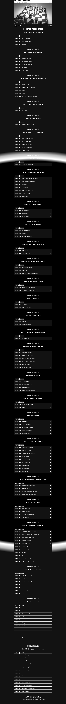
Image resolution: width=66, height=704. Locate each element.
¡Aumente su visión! (22, 613)
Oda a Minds (21, 110)
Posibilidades (21, 184)
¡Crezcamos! (21, 304)
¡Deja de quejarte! (22, 508)
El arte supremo (22, 691)
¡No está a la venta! (23, 230)
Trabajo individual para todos (25, 549)
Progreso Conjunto (22, 511)
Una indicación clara (23, 682)
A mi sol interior (22, 616)
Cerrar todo (22, 36)
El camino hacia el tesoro (24, 124)
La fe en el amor (22, 253)
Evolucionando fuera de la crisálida (26, 178)
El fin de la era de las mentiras (26, 593)
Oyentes (20, 407)
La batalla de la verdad (24, 138)
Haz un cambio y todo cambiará (25, 641)
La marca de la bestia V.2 (24, 290)
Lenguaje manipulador (23, 667)
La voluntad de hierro (23, 144)
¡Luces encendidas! (22, 193)
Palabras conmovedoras (23, 147)
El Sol (20, 93)
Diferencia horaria (22, 587)
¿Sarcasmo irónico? (22, 150)
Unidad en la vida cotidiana (25, 87)
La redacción (21, 471)
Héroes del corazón (22, 658)
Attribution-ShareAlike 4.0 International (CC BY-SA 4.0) (33, 699)
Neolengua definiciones (23, 267)
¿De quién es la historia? (24, 638)
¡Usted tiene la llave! (23, 552)
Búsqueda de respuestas (23, 543)
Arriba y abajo (21, 70)
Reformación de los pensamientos (26, 96)
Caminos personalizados (24, 404)
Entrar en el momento (23, 620)
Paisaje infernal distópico (24, 661)
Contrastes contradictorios (24, 575)
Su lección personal (23, 558)
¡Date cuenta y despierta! (24, 537)
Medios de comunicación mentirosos (26, 273)
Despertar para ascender (24, 610)
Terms (31, 697)
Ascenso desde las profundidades (26, 494)
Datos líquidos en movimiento (25, 181)
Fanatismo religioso (22, 670)
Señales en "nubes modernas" (25, 287)
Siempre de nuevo (22, 38)
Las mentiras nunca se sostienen (26, 491)
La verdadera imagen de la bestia (26, 629)
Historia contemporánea (24, 447)
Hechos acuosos (22, 210)
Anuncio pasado (22, 381)
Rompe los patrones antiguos (25, 453)
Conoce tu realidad (23, 679)
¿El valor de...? (21, 676)
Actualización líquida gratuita (25, 688)
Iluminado (20, 233)
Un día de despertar (23, 540)
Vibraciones (21, 626)
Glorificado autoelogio (23, 61)
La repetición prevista (23, 655)
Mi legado (20, 623)
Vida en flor (21, 270)
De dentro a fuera (22, 84)
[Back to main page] (33, 13)
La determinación (22, 462)
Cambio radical (22, 338)
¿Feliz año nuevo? (22, 459)
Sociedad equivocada (23, 324)
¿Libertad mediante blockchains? (26, 581)
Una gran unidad (22, 216)
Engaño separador (22, 584)
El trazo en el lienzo (23, 141)
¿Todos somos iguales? (23, 685)
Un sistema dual (22, 250)
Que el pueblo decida (23, 367)
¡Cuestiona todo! (22, 517)
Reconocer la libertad (23, 236)
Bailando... (20, 44)
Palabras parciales (22, 607)
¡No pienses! (21, 555)
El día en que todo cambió (24, 561)
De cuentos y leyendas (23, 384)
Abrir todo (17, 36)
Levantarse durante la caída (25, 361)
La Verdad (20, 321)
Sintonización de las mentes (25, 358)
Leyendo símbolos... (23, 387)
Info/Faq (26, 697)
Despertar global (22, 364)
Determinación (21, 421)
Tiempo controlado (22, 433)
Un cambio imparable (23, 664)
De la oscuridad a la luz (24, 635)
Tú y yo (20, 90)
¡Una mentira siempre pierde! (25, 485)
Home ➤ (15, 0)
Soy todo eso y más (23, 673)
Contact (39, 697)
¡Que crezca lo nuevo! (23, 546)
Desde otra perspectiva (24, 190)
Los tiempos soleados (23, 632)
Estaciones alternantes (24, 427)
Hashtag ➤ (20, 0)
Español (50, 25)
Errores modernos (22, 468)
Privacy (34, 697)
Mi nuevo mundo (22, 456)
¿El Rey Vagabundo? (23, 424)
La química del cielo (23, 58)
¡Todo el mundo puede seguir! (25, 390)
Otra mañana (21, 213)
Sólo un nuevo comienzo (24, 164)
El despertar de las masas (24, 514)
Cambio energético (22, 488)
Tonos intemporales (23, 41)
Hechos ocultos (21, 196)
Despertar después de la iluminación (27, 534)
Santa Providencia (22, 590)
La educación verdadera (23, 430)
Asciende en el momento (24, 355)
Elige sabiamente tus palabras (25, 531)
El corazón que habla (23, 307)
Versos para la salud (23, 450)
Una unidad (21, 67)
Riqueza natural (22, 465)
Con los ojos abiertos (23, 64)
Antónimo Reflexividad (23, 352)
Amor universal (21, 187)
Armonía (20, 578)
